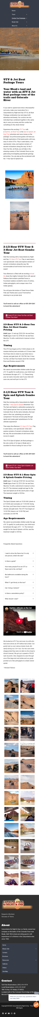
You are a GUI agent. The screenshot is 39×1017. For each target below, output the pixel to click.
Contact (4, 952)
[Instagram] (11, 1013)
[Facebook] (3, 1013)
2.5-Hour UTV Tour (15, 259)
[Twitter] (5, 1013)
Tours (13, 14)
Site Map (5, 971)
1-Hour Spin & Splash (16, 405)
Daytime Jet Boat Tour (12, 132)
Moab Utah (15, 22)
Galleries (5, 964)
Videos (4, 967)
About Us (14, 26)
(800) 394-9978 (22, 985)
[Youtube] (8, 1013)
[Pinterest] (14, 1013)
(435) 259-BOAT (20, 987)
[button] (19, 554)
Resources (5, 960)
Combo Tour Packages (18, 18)
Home (13, 10)
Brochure (5, 956)
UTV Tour (22, 129)
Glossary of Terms (8, 917)
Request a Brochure (8, 914)
